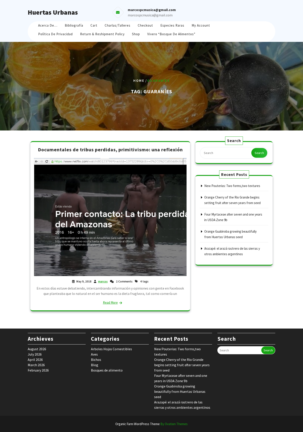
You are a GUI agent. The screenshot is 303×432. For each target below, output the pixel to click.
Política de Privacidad (55, 34)
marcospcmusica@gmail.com (150, 15)
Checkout (145, 25)
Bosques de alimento (107, 370)
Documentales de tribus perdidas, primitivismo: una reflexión (110, 149)
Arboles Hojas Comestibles (111, 349)
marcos (103, 281)
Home (139, 80)
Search (259, 153)
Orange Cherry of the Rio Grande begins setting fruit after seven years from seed (182, 364)
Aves (94, 354)
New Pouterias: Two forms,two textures (232, 186)
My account (201, 25)
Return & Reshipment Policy (102, 34)
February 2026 (38, 370)
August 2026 (37, 349)
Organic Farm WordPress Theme (151, 424)
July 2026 (35, 354)
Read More (110, 302)
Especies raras (172, 25)
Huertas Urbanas (53, 12)
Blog (94, 365)
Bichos (96, 359)
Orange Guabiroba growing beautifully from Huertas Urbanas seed (179, 391)
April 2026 (35, 359)
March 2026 (36, 365)
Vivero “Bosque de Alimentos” (171, 34)
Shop (136, 34)
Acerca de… (47, 25)
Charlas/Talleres (117, 25)
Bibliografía (74, 25)
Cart (94, 25)
